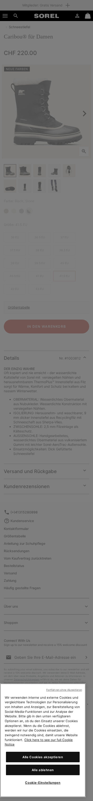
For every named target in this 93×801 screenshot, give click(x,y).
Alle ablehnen (43, 770)
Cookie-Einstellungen (42, 783)
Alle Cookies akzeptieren (42, 757)
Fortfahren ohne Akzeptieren (64, 690)
